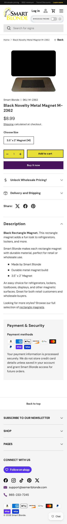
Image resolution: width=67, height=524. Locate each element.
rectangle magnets (31, 307)
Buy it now (33, 165)
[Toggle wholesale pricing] (54, 19)
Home (6, 40)
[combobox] (33, 28)
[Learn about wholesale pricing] (60, 19)
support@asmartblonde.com (28, 487)
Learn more (58, 2)
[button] (53, 11)
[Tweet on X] (17, 206)
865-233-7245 (19, 495)
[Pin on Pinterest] (33, 206)
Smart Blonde (11, 99)
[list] (33, 71)
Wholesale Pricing (41, 19)
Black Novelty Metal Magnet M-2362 (31, 40)
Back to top (33, 403)
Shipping (9, 124)
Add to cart (45, 153)
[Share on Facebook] (25, 206)
